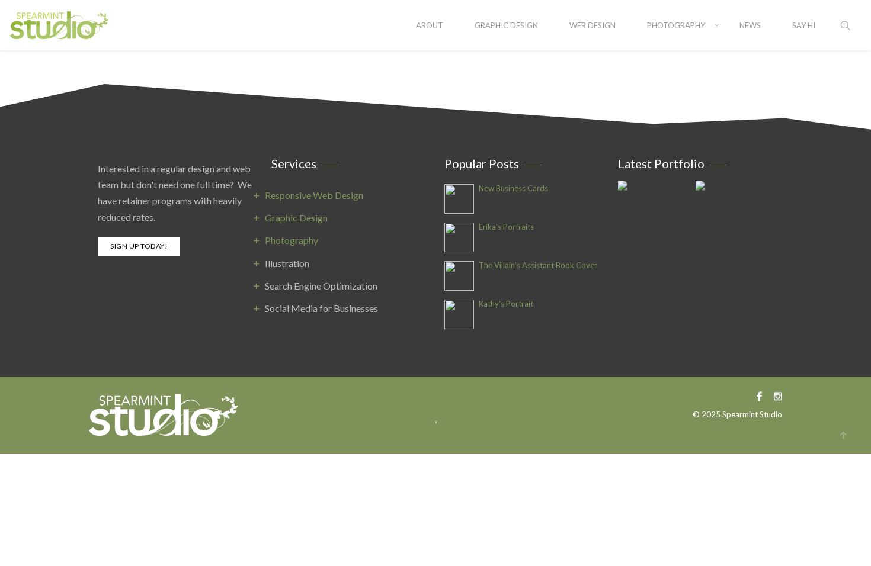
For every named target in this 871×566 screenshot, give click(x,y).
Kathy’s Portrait (506, 304)
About (429, 25)
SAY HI (803, 25)
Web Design (592, 25)
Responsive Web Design (314, 195)
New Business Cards (513, 188)
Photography (676, 25)
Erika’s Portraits (506, 227)
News (750, 25)
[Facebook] (759, 395)
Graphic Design (506, 25)
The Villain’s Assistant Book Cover (538, 265)
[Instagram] (775, 395)
